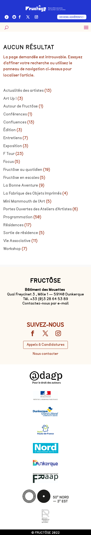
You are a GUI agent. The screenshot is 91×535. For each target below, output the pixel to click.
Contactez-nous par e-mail (45, 303)
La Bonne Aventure (20, 185)
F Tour (9, 153)
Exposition (12, 146)
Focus (8, 161)
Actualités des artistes (23, 90)
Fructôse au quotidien (22, 169)
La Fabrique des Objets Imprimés (32, 193)
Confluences (14, 122)
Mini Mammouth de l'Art (24, 201)
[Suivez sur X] (28, 17)
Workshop (12, 248)
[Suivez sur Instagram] (36, 17)
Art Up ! (10, 98)
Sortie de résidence (20, 232)
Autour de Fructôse (20, 106)
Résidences (13, 225)
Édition (9, 130)
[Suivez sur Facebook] (19, 17)
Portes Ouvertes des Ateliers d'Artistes (37, 209)
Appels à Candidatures (45, 345)
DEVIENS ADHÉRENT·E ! (71, 17)
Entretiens (12, 138)
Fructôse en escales (21, 177)
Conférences (15, 114)
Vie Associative (16, 240)
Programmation (17, 217)
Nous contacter (45, 354)
